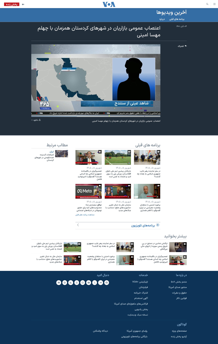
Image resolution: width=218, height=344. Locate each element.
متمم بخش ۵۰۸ (179, 282)
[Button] (182, 47)
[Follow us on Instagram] (82, 282)
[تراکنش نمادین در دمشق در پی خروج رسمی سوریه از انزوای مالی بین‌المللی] (178, 247)
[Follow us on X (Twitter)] (94, 282)
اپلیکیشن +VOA (140, 282)
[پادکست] (64, 282)
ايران (52, 151)
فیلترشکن (143, 287)
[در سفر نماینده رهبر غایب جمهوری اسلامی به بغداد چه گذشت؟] (147, 157)
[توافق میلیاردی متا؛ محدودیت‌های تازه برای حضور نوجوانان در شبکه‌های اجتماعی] (88, 191)
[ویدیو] (23, 4)
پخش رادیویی (141, 309)
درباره (162, 19)
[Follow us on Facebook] (106, 282)
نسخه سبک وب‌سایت (138, 315)
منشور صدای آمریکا (178, 287)
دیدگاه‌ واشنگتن (100, 331)
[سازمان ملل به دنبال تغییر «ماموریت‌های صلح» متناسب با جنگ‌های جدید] (118, 191)
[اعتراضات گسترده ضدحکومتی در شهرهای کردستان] (61, 153)
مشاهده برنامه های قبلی (84, 215)
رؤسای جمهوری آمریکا (137, 331)
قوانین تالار (181, 298)
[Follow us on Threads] (76, 282)
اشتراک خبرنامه (141, 293)
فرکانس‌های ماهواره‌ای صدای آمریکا (131, 304)
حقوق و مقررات (179, 293)
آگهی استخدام (141, 298)
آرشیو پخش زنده (179, 336)
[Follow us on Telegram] (100, 282)
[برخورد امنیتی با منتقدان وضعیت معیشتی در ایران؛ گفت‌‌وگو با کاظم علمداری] (147, 191)
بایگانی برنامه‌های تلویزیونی (134, 336)
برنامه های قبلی (176, 19)
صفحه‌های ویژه (179, 331)
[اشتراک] (58, 282)
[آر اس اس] (70, 282)
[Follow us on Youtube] (88, 282)
